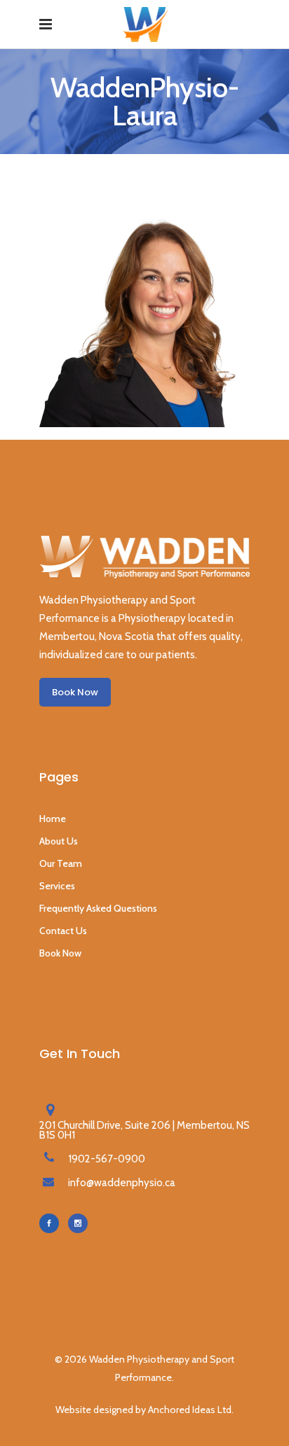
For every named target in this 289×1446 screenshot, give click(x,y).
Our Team (60, 863)
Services (57, 886)
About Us (58, 841)
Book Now (60, 953)
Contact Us (63, 930)
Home (52, 818)
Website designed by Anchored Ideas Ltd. (144, 1409)
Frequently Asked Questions (98, 908)
